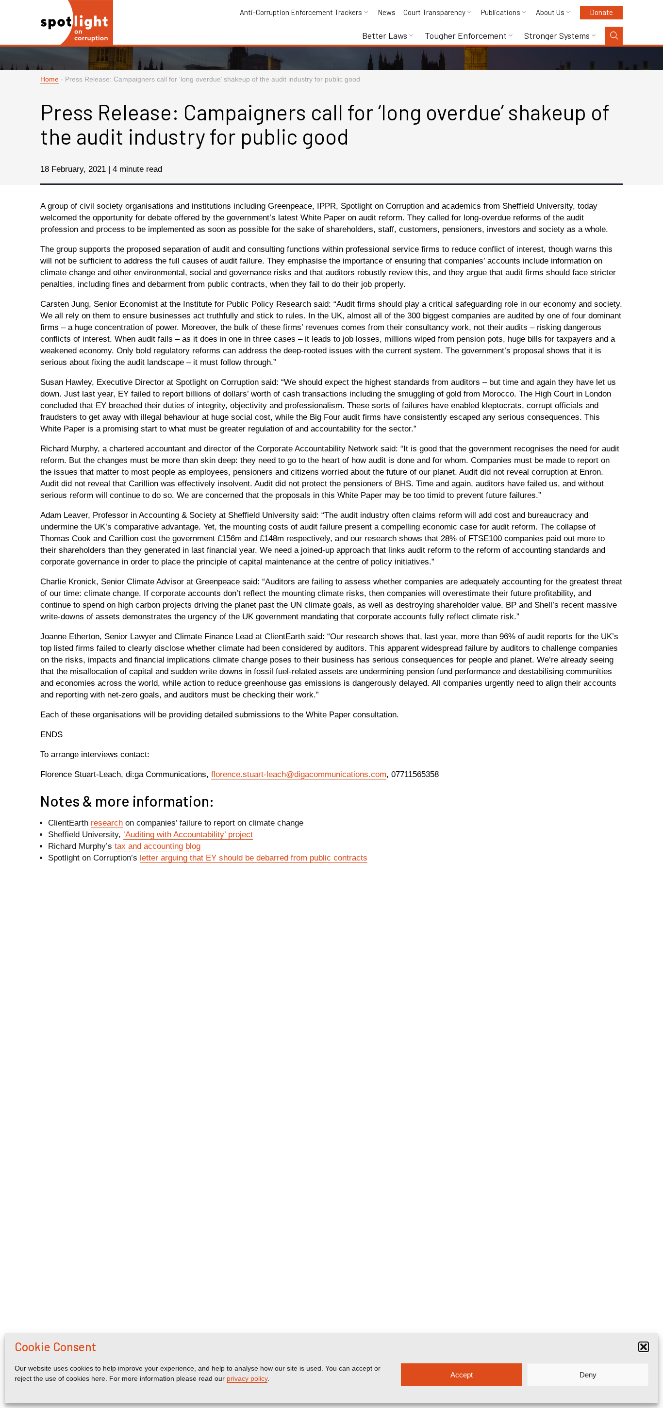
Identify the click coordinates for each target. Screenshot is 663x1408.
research (107, 823)
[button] (643, 1347)
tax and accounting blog (157, 846)
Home (49, 79)
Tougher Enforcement (466, 36)
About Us (550, 12)
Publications (500, 12)
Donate (601, 12)
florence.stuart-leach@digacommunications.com (298, 774)
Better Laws (384, 36)
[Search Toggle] (614, 36)
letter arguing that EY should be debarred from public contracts (253, 857)
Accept (461, 1375)
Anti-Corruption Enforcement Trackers (301, 12)
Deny (588, 1375)
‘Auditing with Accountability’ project (188, 834)
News (387, 12)
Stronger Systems (557, 36)
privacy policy (247, 1378)
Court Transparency (434, 12)
